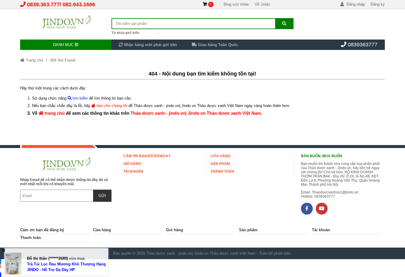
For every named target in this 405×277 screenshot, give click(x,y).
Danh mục (64, 45)
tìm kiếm (79, 98)
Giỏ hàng (132, 164)
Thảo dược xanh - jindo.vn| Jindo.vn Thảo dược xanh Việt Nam (195, 113)
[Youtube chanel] (322, 209)
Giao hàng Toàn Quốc (217, 45)
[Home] (65, 22)
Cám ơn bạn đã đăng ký (147, 156)
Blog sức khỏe (236, 4)
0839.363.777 (43, 4)
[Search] (284, 23)
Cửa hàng (220, 156)
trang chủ (54, 113)
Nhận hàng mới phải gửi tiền (150, 45)
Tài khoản (133, 171)
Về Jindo (262, 4)
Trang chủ (34, 60)
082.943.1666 (79, 4)
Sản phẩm (220, 164)
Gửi (102, 195)
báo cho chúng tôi (111, 105)
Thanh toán (222, 171)
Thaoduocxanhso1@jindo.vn (335, 192)
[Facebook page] (307, 209)
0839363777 (362, 45)
